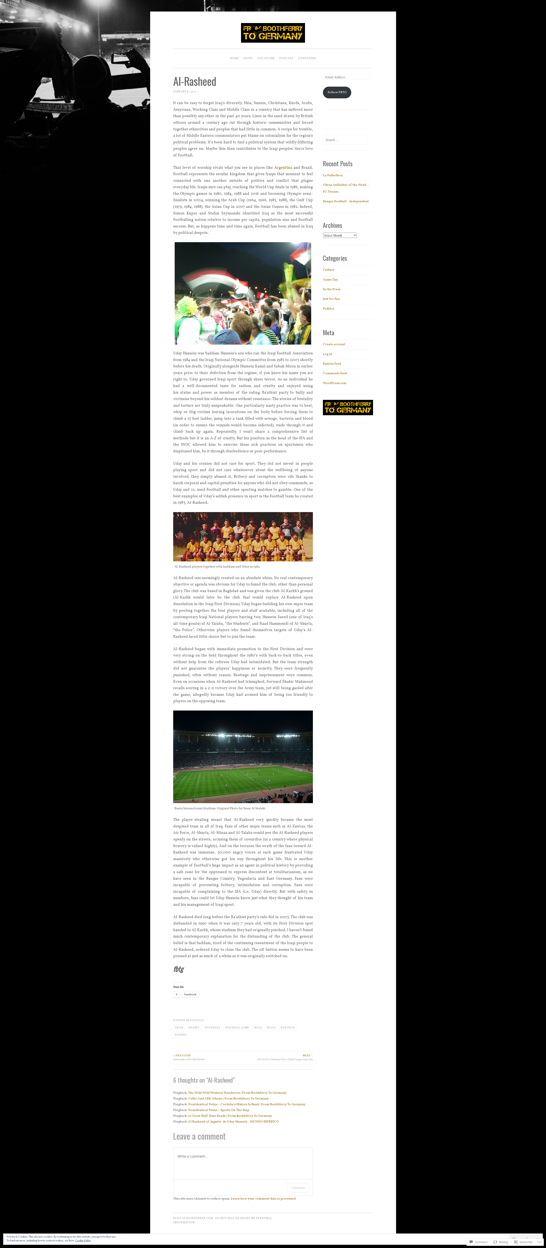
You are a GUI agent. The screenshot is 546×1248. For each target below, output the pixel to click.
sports (180, 1035)
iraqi (271, 1028)
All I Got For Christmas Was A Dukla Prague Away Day (285, 1057)
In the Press (331, 289)
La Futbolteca (333, 175)
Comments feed (335, 373)
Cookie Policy (83, 1240)
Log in (327, 354)
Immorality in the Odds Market (189, 1057)
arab (179, 1028)
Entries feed (332, 364)
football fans (237, 1028)
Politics (197, 1020)
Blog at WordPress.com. (193, 1218)
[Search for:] (345, 140)
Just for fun (331, 299)
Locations (266, 58)
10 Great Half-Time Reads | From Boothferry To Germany (230, 1116)
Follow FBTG (337, 92)
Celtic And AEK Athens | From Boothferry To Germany (228, 1099)
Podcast (286, 58)
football (212, 1028)
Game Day (330, 280)
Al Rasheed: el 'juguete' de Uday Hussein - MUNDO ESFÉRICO (233, 1122)
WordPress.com (334, 383)
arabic (194, 1028)
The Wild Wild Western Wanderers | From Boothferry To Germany (237, 1093)
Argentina (283, 167)
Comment (298, 1188)
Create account (334, 344)
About (248, 58)
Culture (328, 270)
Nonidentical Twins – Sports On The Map (218, 1110)
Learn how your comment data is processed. (263, 1199)
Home (234, 58)
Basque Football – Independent (346, 201)
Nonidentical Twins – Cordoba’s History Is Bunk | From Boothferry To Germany (246, 1104)
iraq (258, 1028)
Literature (307, 58)
